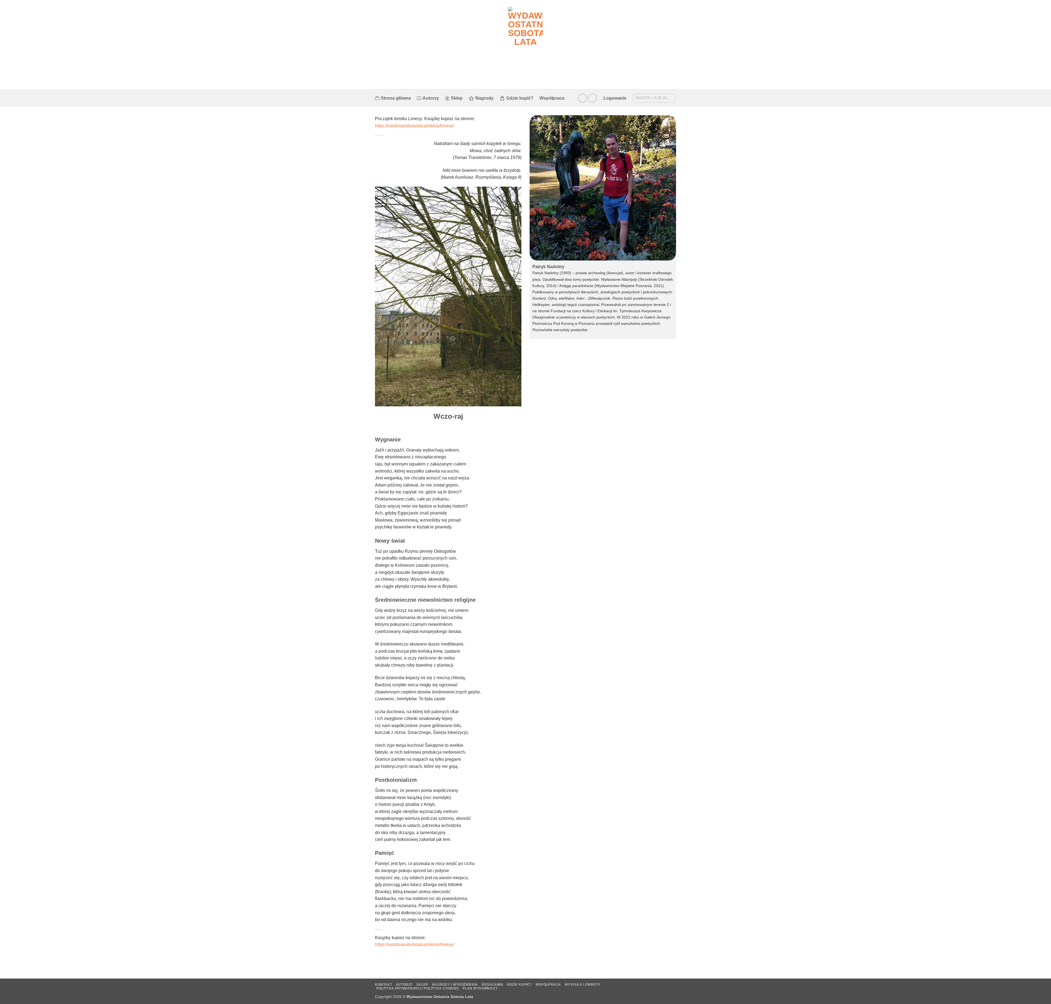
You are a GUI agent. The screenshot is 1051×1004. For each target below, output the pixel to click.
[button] (615, 98)
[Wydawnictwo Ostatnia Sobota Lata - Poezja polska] (525, 44)
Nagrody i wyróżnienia (455, 984)
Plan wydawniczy (480, 988)
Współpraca (551, 98)
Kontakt (383, 984)
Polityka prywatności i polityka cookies (417, 988)
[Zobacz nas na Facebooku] (582, 98)
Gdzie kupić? (519, 98)
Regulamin (492, 984)
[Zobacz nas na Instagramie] (592, 98)
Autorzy (431, 98)
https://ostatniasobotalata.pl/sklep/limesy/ (414, 125)
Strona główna (396, 98)
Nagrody (484, 98)
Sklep (457, 98)
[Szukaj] (573, 98)
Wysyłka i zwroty (582, 984)
